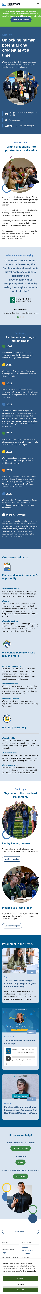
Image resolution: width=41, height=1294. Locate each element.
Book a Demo (20, 1231)
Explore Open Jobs (12, 926)
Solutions (25, 1247)
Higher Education (28, 1250)
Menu (38, 4)
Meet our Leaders (12, 859)
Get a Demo (20, 1176)
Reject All (20, 1290)
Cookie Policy (32, 1271)
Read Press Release (21, 19)
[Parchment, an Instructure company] (11, 4)
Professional (26, 1253)
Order (20, 1162)
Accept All (20, 1278)
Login (4, 1253)
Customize (20, 1284)
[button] (18, 317)
